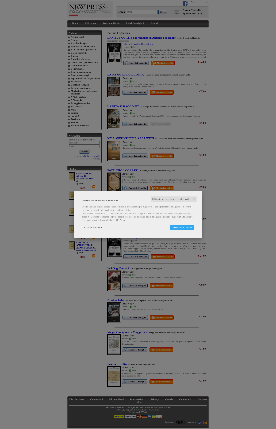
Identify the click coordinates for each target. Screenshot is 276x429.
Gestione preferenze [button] (93, 227)
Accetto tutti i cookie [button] (182, 227)
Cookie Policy (118, 220)
